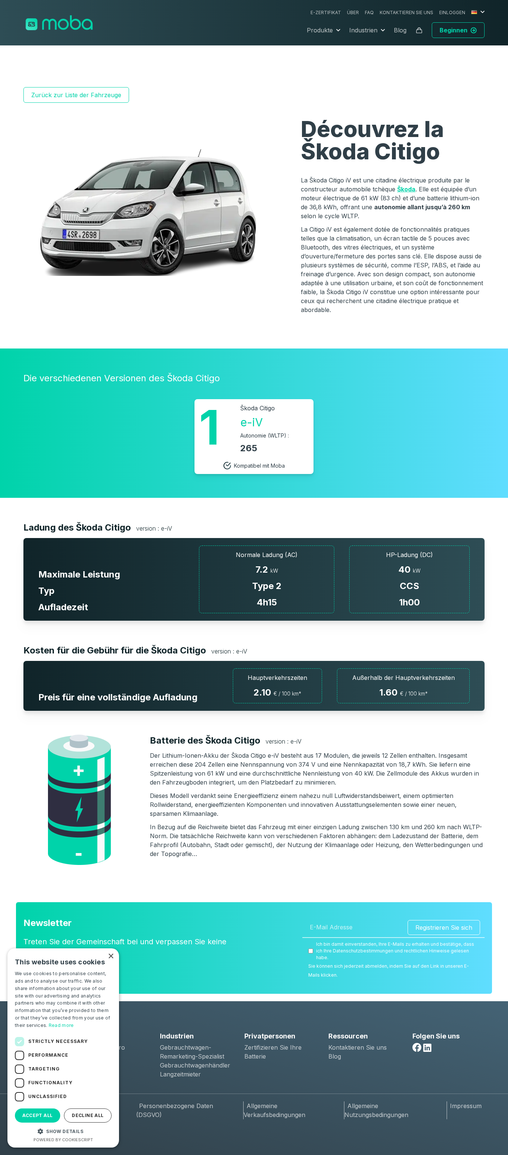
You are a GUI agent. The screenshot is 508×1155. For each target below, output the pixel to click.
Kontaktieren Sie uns (406, 12)
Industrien (363, 30)
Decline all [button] (87, 1115)
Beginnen (453, 30)
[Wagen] (419, 30)
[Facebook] (416, 1047)
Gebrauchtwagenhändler (195, 1065)
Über (353, 12)
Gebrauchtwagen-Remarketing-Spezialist (192, 1052)
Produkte (320, 30)
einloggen (452, 12)
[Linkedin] (427, 1048)
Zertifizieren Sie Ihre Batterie (273, 1052)
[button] (63, 1131)
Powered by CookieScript (63, 1139)
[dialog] (63, 1048)
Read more (61, 1025)
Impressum (466, 1106)
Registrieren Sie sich (443, 927)
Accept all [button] (37, 1115)
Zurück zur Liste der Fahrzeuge (76, 95)
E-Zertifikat (326, 12)
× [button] (110, 956)
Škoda (406, 189)
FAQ (369, 12)
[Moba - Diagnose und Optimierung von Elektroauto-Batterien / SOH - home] (59, 23)
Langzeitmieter (180, 1074)
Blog (400, 30)
